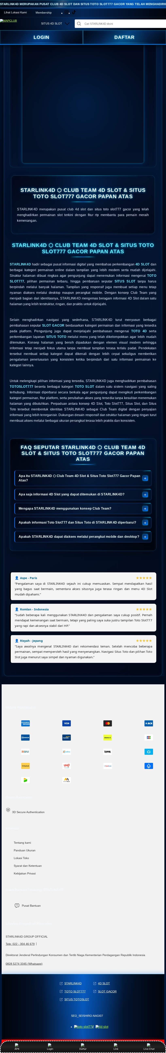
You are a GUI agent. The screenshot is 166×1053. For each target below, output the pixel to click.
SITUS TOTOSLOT (76, 999)
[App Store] (84, 1027)
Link (116, 1048)
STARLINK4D (73, 983)
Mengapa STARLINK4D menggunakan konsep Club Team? (65, 508)
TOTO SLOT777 (75, 991)
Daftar (82, 1048)
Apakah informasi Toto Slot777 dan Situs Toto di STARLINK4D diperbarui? (77, 522)
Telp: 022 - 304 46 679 (20, 943)
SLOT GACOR (107, 991)
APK (17, 1048)
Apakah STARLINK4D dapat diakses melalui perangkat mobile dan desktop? (79, 536)
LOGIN (41, 37)
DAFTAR (124, 37)
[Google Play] (102, 1027)
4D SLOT (104, 983)
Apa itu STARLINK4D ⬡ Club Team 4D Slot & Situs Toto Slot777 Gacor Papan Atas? (79, 478)
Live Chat (149, 1048)
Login (50, 1048)
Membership (44, 12)
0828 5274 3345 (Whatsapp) (24, 963)
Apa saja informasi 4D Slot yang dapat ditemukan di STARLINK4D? (72, 494)
